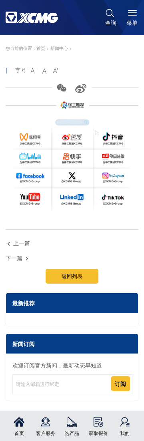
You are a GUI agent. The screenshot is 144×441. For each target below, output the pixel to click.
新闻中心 (59, 48)
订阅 (120, 383)
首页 (40, 48)
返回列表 (72, 276)
